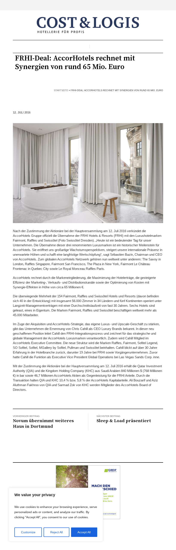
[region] (56, 514)
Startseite (61, 90)
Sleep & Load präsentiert (124, 421)
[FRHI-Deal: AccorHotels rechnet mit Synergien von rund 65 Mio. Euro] (88, 173)
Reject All (56, 532)
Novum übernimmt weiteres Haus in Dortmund (43, 423)
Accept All (84, 532)
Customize (28, 532)
